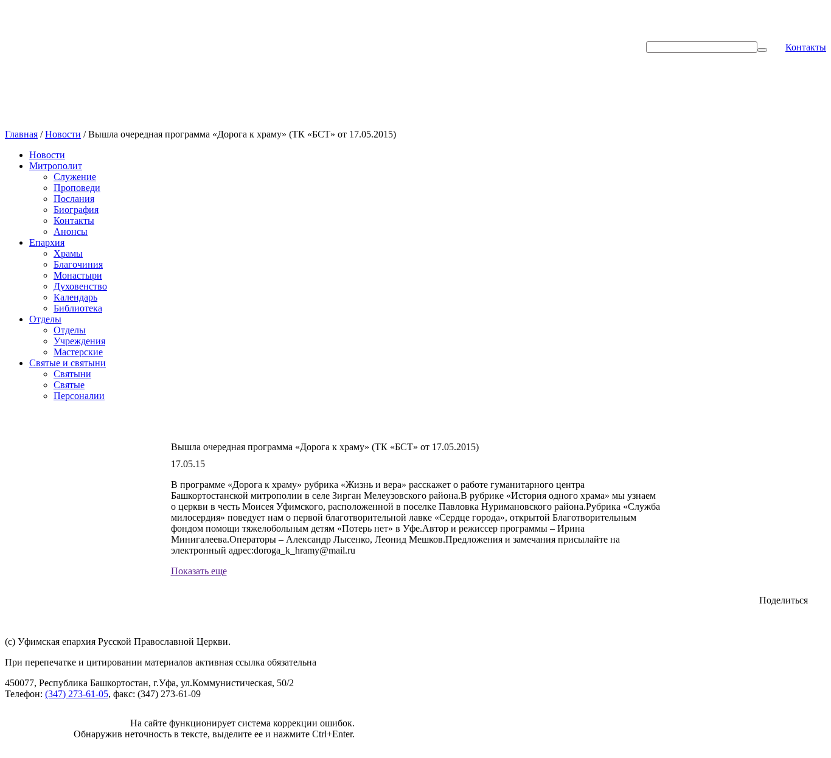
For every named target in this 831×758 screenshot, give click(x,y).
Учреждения (79, 341)
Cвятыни (72, 374)
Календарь (75, 297)
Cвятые (69, 385)
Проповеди (77, 188)
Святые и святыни (67, 363)
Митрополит (55, 166)
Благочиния (78, 264)
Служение (75, 177)
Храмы (68, 253)
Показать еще (199, 571)
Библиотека (78, 308)
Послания (74, 198)
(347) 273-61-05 (76, 694)
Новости (63, 134)
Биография (76, 209)
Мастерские (78, 352)
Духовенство (80, 286)
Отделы (45, 319)
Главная (21, 134)
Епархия (46, 242)
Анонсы (71, 231)
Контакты (805, 47)
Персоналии (79, 396)
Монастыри (78, 275)
